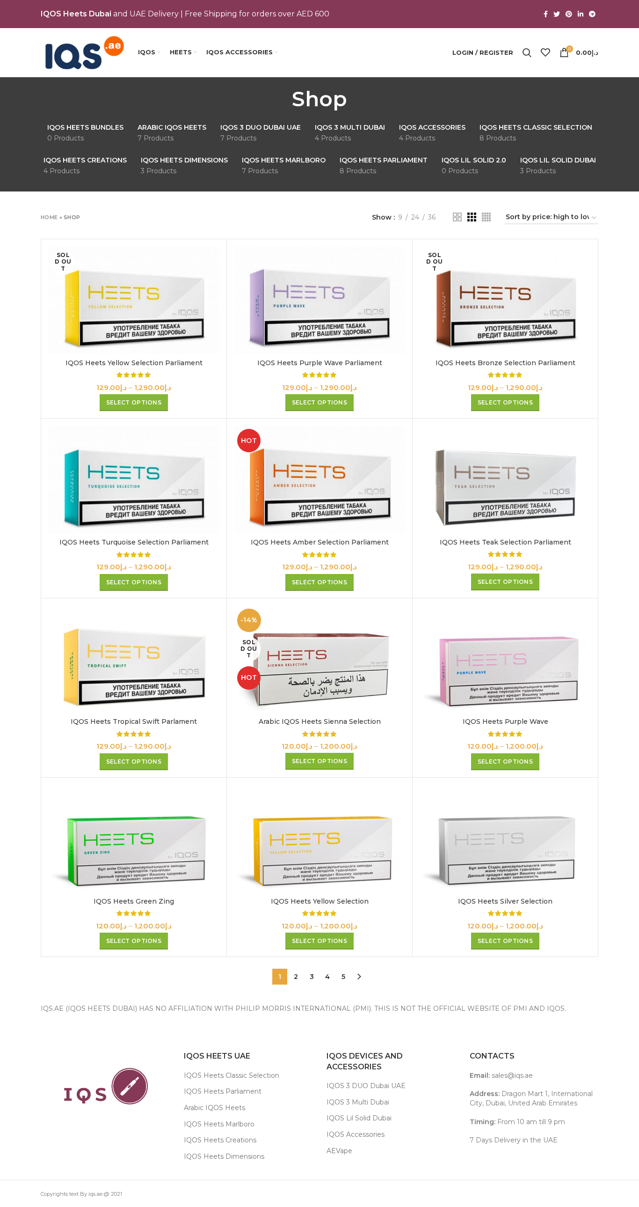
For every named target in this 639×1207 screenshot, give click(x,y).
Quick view (212, 282)
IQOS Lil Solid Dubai (359, 1118)
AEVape (339, 1151)
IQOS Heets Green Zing (134, 901)
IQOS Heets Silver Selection (505, 901)
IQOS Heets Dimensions (224, 1156)
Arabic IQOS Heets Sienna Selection (320, 721)
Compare (212, 261)
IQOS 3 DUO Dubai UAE (366, 1086)
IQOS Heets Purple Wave (505, 721)
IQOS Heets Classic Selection (231, 1075)
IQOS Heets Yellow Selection (320, 901)
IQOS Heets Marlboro (219, 1124)
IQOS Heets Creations (220, 1140)
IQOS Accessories (356, 1134)
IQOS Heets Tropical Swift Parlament (134, 721)
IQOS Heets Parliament (222, 1091)
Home (49, 217)
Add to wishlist (212, 303)
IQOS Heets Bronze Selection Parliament (505, 363)
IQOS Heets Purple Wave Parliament (319, 363)
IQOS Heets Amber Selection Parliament (320, 542)
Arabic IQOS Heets (214, 1108)
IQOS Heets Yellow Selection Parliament (134, 363)
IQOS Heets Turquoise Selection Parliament (134, 542)
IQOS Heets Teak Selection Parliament (505, 542)
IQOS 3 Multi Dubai (358, 1102)
